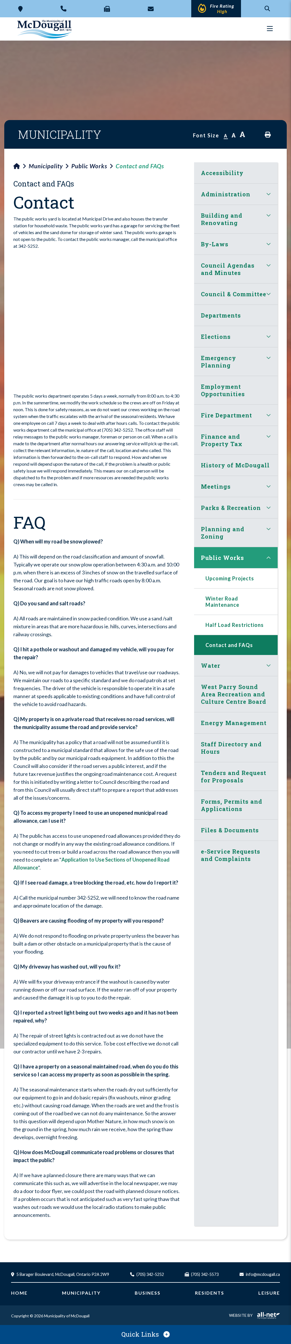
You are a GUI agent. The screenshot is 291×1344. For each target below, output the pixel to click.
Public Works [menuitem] (222, 557)
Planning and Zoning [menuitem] (222, 532)
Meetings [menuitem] (216, 486)
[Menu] (269, 29)
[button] (268, 194)
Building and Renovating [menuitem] (221, 219)
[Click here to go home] (21, 166)
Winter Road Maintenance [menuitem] (222, 601)
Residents (209, 1292)
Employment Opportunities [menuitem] (223, 390)
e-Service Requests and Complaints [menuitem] (230, 855)
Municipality (46, 165)
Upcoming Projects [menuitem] (229, 578)
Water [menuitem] (210, 665)
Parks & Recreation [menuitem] (231, 507)
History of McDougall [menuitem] (235, 465)
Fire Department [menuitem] (226, 415)
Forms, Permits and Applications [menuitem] (231, 805)
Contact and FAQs (140, 165)
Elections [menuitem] (216, 336)
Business (148, 1292)
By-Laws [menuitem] (214, 244)
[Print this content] (268, 134)
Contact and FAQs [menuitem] (229, 645)
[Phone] (63, 8)
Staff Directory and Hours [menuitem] (231, 747)
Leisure (269, 1292)
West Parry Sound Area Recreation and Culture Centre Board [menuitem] (233, 694)
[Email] (151, 8)
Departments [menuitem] (221, 315)
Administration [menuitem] (225, 194)
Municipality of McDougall (45, 29)
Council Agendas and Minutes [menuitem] (228, 269)
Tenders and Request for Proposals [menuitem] (233, 776)
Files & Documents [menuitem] (230, 830)
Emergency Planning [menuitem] (218, 361)
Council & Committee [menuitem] (233, 294)
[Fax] (107, 8)
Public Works (89, 165)
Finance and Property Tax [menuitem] (221, 440)
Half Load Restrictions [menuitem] (234, 625)
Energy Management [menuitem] (234, 722)
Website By (241, 1315)
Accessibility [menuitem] (222, 173)
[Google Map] (20, 8)
